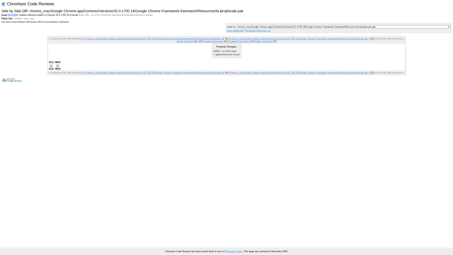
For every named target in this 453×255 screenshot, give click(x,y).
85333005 (13, 15)
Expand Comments (213, 41)
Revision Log (264, 30)
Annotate (250, 30)
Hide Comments (264, 41)
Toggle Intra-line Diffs (187, 41)
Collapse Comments (239, 41)
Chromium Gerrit (234, 251)
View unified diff (235, 30)
